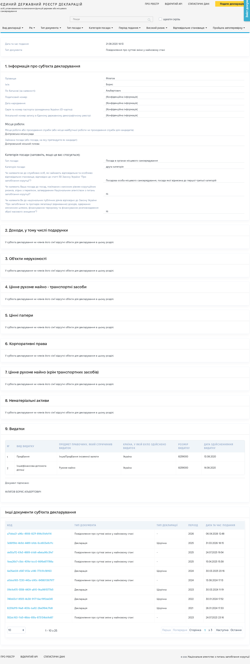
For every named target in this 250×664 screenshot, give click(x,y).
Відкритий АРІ (173, 4)
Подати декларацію (232, 3)
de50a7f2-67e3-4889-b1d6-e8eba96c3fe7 (30, 552)
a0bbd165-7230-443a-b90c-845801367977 (30, 580)
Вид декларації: (11, 27)
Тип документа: (50, 27)
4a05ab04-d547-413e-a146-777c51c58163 (29, 571)
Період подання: (129, 27)
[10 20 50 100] (16, 630)
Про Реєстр (152, 4)
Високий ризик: (155, 27)
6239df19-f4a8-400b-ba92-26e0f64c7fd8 (30, 608)
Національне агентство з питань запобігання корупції (218, 656)
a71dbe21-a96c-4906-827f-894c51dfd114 (29, 533)
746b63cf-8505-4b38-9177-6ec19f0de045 (30, 599)
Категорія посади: (100, 27)
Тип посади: (74, 27)
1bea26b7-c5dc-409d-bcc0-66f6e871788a (30, 561)
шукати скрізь (171, 19)
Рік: (31, 27)
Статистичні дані (198, 4)
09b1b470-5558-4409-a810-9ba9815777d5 (30, 589)
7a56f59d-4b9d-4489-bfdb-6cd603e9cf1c (30, 543)
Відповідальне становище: (189, 27)
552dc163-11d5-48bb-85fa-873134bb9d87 (30, 617)
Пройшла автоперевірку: (228, 27)
